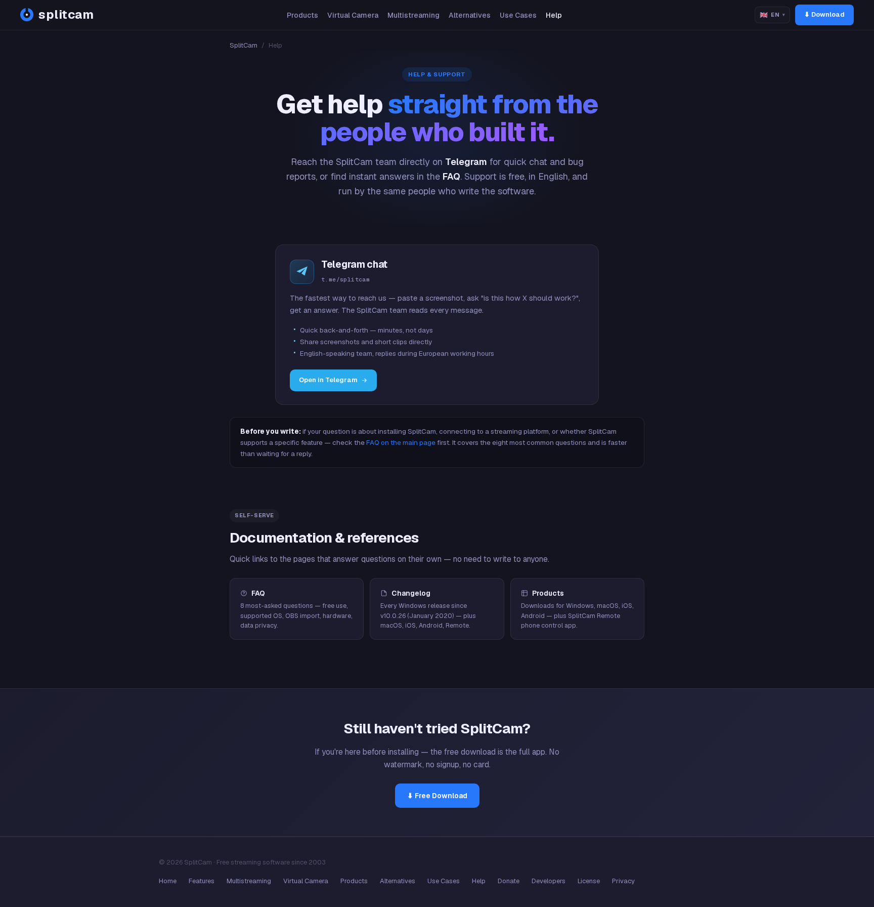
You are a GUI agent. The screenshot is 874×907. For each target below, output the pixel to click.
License (589, 881)
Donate (508, 881)
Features (201, 881)
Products (302, 15)
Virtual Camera (352, 15)
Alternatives (470, 15)
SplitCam (243, 45)
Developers (548, 881)
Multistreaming (413, 15)
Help (554, 15)
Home (168, 881)
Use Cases (518, 15)
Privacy (623, 881)
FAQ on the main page (400, 442)
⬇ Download (824, 14)
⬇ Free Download (437, 795)
